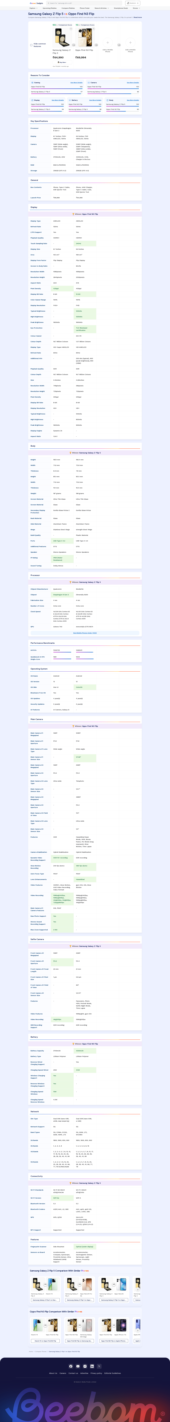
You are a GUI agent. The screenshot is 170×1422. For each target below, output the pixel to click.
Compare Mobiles (68, 8)
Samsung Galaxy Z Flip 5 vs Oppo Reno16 (114, 1300)
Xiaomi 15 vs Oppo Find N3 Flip (45, 1341)
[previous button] (32, 1289)
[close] (71, 28)
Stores (135, 8)
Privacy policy (96, 1373)
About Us (53, 1373)
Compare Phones (41, 1351)
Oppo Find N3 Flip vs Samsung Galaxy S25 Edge (80, 1341)
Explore (32, 8)
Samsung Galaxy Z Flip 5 (62, 51)
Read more (138, 17)
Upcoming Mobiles (50, 8)
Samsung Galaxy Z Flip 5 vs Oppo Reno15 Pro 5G (80, 1300)
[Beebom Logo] (36, 3)
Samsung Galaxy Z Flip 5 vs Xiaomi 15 (46, 1300)
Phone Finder (85, 8)
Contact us (73, 1373)
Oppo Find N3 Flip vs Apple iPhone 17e (114, 1341)
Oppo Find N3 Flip (84, 50)
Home (31, 1351)
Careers (63, 1373)
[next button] (137, 1289)
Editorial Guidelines (112, 1373)
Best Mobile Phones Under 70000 (85, 633)
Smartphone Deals (121, 8)
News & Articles (101, 8)
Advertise (84, 1373)
